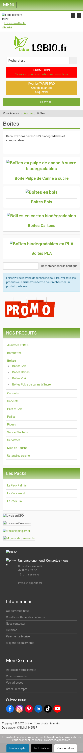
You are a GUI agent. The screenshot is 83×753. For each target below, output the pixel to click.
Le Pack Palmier (17, 485)
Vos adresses (14, 682)
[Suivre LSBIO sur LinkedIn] (38, 709)
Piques (11, 424)
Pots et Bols (14, 408)
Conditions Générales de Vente (25, 617)
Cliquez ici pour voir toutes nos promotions (41, 74)
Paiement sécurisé (18, 636)
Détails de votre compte (21, 669)
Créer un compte (16, 689)
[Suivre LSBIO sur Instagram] (19, 709)
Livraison (11, 630)
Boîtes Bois (19, 366)
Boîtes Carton (21, 372)
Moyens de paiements (20, 642)
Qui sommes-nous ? (18, 610)
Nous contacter (15, 623)
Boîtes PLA (19, 378)
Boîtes (11, 360)
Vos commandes (17, 676)
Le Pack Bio (14, 501)
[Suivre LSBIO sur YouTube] (57, 709)
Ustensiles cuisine (18, 455)
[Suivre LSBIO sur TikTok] (48, 709)
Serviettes (13, 440)
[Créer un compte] (79, 15)
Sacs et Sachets (17, 432)
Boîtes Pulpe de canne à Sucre (31, 384)
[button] (73, 15)
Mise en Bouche (17, 447)
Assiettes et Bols (18, 345)
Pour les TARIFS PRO (41, 83)
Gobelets (13, 401)
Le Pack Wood (16, 493)
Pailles (11, 416)
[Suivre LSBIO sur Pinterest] (29, 709)
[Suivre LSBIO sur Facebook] (10, 709)
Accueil (28, 113)
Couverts (13, 393)
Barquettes (14, 353)
